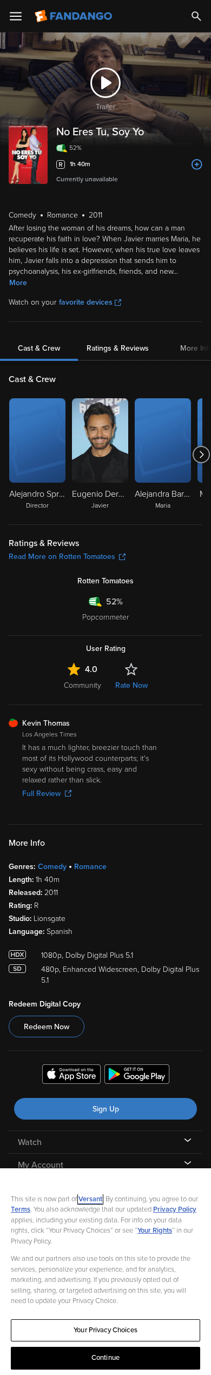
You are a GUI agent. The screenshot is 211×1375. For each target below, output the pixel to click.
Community (82, 685)
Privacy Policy (174, 1209)
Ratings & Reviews (118, 348)
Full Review (41, 793)
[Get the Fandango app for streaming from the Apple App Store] (71, 1076)
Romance (90, 866)
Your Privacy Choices (105, 1330)
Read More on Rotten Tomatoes (62, 556)
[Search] (196, 16)
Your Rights (154, 1230)
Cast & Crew (39, 348)
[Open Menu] (15, 16)
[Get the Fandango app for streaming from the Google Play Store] (137, 1076)
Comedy (52, 866)
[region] (105, 1271)
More (18, 282)
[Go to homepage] (74, 16)
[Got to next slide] (201, 454)
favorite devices (86, 302)
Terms (20, 1209)
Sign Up (106, 1109)
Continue (105, 1357)
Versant (90, 1199)
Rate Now (131, 685)
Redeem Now (46, 1026)
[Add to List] (197, 164)
